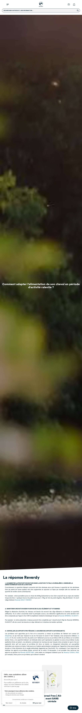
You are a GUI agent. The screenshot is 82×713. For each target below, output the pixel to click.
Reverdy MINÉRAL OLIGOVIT (68, 616)
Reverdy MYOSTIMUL (27, 652)
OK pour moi (37, 703)
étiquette (8, 636)
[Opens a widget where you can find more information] (73, 708)
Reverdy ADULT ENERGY (23, 600)
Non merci (9, 703)
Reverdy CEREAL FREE (71, 652)
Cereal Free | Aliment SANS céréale (52, 699)
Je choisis (23, 703)
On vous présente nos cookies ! (14, 693)
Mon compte (69, 4)
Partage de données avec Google (15, 695)
